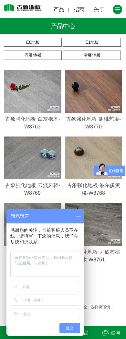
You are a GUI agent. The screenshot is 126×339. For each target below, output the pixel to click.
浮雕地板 (33, 55)
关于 (99, 9)
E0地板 (33, 42)
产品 (58, 9)
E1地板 (92, 42)
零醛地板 (92, 55)
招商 (79, 9)
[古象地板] (22, 7)
